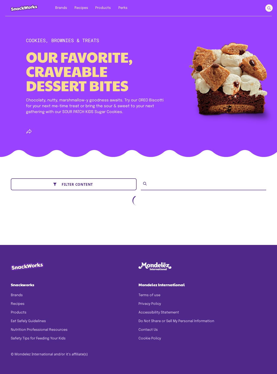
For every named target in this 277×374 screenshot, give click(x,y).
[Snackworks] (21, 8)
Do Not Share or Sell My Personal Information (176, 321)
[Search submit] (269, 8)
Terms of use (149, 295)
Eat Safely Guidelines (28, 321)
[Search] (145, 184)
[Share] (29, 131)
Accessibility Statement (158, 312)
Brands (17, 295)
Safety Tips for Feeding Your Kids (38, 338)
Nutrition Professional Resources (39, 330)
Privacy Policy (149, 304)
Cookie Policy (149, 338)
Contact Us (148, 330)
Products (18, 312)
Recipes (17, 304)
